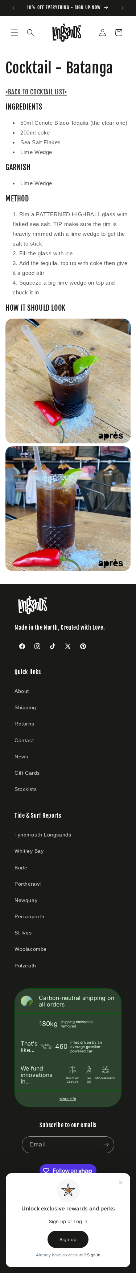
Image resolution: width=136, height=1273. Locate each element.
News (21, 756)
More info (67, 1099)
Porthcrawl (28, 884)
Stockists (26, 789)
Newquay (26, 900)
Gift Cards (27, 773)
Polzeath (25, 965)
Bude (21, 867)
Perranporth (30, 916)
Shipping (25, 707)
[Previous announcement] (13, 8)
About (22, 691)
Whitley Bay (29, 851)
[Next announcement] (123, 8)
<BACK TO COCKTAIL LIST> (36, 92)
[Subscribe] (106, 1144)
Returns (24, 724)
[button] (14, 33)
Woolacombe (31, 949)
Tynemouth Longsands (43, 835)
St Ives (23, 933)
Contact (24, 740)
